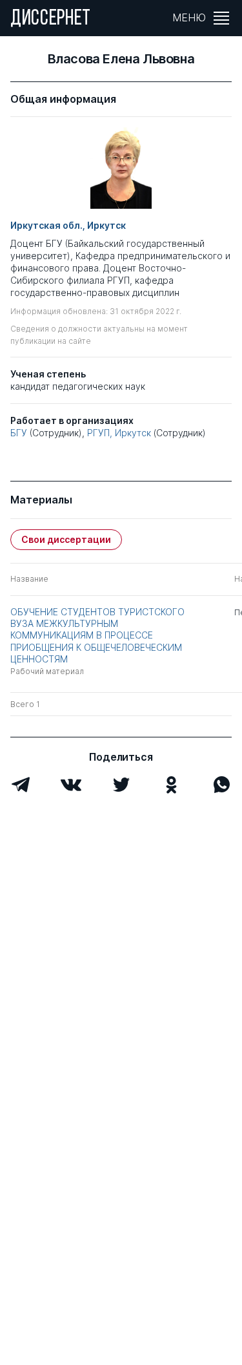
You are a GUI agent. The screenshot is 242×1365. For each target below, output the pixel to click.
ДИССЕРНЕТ (50, 19)
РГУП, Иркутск (119, 432)
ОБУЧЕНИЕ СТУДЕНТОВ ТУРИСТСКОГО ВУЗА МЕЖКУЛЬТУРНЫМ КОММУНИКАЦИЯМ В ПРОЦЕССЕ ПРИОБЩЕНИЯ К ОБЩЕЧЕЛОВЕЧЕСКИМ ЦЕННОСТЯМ (97, 635)
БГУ (18, 432)
